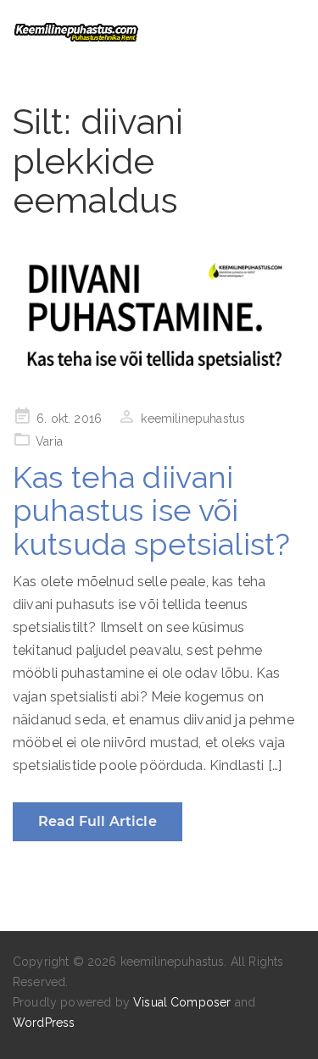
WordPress (44, 1022)
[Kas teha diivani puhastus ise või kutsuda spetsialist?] (159, 317)
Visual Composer (182, 1002)
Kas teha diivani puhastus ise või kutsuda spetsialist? (151, 510)
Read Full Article (97, 821)
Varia (49, 441)
